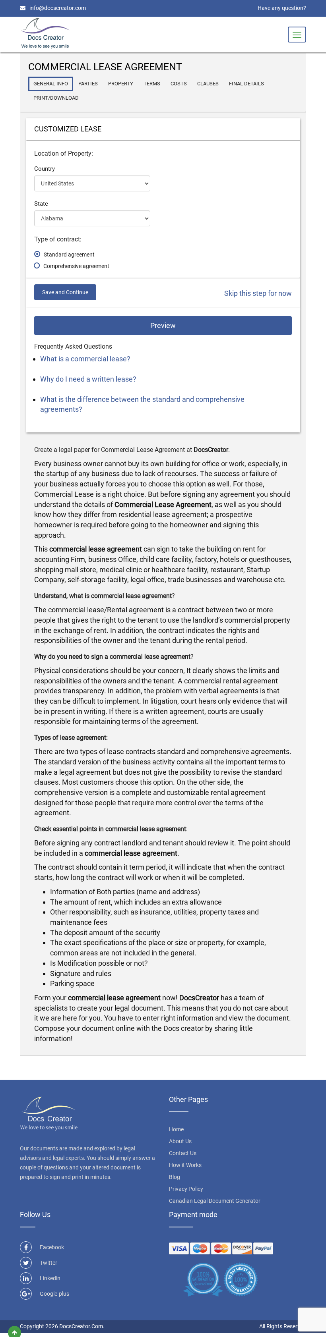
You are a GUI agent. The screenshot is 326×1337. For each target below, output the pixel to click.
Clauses (208, 84)
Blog (174, 1177)
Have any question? (282, 8)
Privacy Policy (186, 1189)
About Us (180, 1141)
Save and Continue (65, 292)
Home (176, 1129)
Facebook (52, 1247)
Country (44, 168)
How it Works (185, 1165)
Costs (179, 84)
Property (120, 84)
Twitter (48, 1263)
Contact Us (182, 1153)
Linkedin (50, 1278)
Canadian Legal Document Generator (214, 1201)
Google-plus (54, 1294)
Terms (152, 84)
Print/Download (56, 98)
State (41, 203)
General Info (50, 84)
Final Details (246, 84)
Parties (88, 84)
